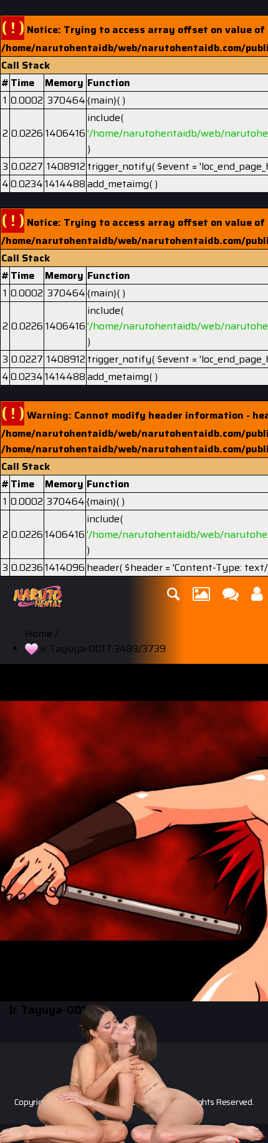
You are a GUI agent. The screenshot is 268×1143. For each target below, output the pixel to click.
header (103, 567)
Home (38, 633)
